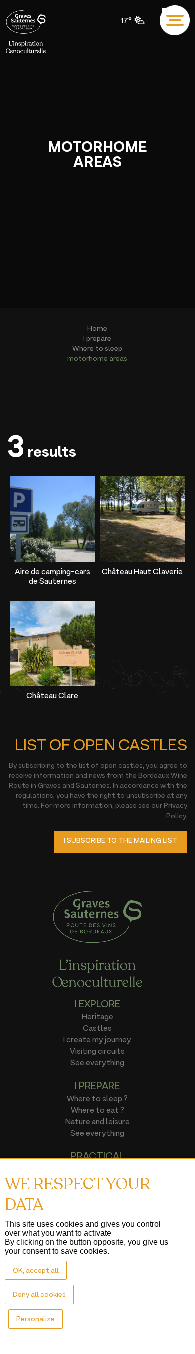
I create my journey (98, 1039)
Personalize (35, 1318)
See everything (97, 1062)
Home (98, 328)
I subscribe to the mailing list (121, 840)
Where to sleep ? (97, 1098)
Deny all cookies (39, 1294)
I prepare (98, 338)
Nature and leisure (98, 1121)
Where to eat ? (97, 1110)
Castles (97, 1028)
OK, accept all (36, 1270)
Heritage (98, 1016)
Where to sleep (97, 348)
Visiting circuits (97, 1051)
